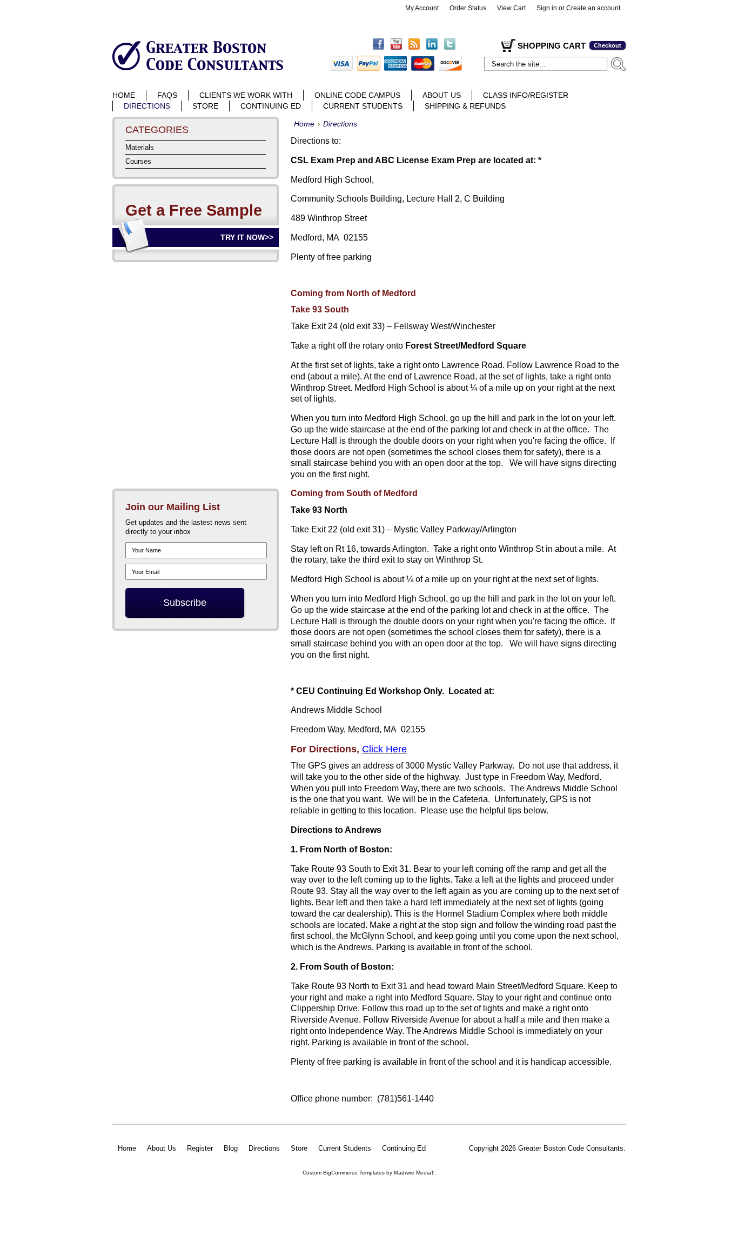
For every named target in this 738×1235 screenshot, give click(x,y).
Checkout (607, 45)
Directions (264, 1148)
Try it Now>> (246, 237)
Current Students (344, 1148)
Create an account (593, 8)
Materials (139, 147)
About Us (161, 1148)
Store (299, 1148)
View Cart (511, 8)
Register (200, 1148)
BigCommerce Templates (354, 1173)
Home (304, 124)
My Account (422, 8)
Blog (231, 1148)
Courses (138, 161)
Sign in (546, 8)
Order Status (467, 8)
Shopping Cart (552, 45)
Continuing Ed (404, 1148)
